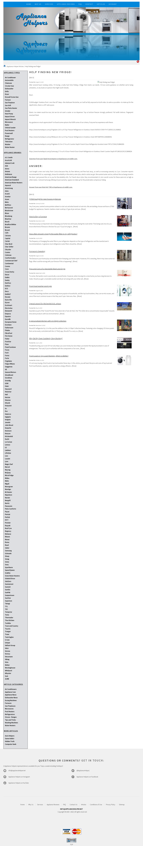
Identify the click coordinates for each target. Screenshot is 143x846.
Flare (7, 344)
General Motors (10, 372)
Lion (6, 456)
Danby (7, 280)
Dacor (7, 275)
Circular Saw (9, 86)
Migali (7, 484)
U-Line (7, 640)
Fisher (7, 339)
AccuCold (8, 160)
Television (8, 142)
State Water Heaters (12, 576)
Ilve (6, 411)
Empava (8, 314)
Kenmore (8, 431)
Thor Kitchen (9, 620)
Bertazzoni (9, 208)
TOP (71, 844)
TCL (6, 606)
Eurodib (8, 319)
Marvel (7, 467)
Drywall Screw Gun (11, 97)
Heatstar (8, 392)
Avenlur (8, 197)
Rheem (7, 537)
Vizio (6, 662)
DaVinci (7, 286)
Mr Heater (8, 492)
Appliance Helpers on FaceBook (87, 777)
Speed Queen (10, 570)
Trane (7, 634)
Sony (7, 565)
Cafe (6, 233)
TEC (6, 609)
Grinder (7, 111)
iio (6, 408)
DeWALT (8, 294)
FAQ (64, 804)
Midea (7, 478)
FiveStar (8, 342)
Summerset (9, 584)
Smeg (7, 559)
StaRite (7, 573)
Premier (8, 523)
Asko (7, 191)
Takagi (7, 604)
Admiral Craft (9, 163)
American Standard (12, 180)
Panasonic (8, 506)
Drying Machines (11, 700)
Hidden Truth (9, 741)
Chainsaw (8, 83)
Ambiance (8, 174)
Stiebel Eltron (10, 578)
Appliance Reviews (53, 804)
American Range (11, 177)
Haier (7, 386)
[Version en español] (138, 62)
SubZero (8, 581)
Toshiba (8, 623)
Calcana (8, 236)
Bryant (7, 230)
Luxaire (7, 459)
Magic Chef (9, 464)
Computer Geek (10, 744)
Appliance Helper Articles (15, 66)
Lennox (7, 445)
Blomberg (8, 216)
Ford (6, 353)
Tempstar (8, 612)
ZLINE (7, 679)
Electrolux (8, 308)
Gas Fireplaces (10, 706)
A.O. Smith (8, 157)
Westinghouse (10, 668)
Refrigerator (9, 139)
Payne (7, 512)
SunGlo (7, 590)
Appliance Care (10, 692)
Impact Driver (10, 116)
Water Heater (10, 147)
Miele (7, 481)
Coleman (8, 255)
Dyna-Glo (8, 300)
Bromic (7, 227)
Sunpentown (9, 595)
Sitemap (122, 804)
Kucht (7, 439)
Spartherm (9, 567)
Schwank (8, 553)
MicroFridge (9, 475)
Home (22, 804)
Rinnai (7, 539)
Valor (7, 648)
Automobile (9, 80)
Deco (7, 291)
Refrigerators (10, 714)
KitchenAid (9, 436)
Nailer (7, 125)
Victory (7, 654)
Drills (7, 91)
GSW (6, 383)
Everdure (8, 325)
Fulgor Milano (10, 364)
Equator (8, 316)
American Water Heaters (13, 183)
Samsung (8, 551)
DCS (6, 288)
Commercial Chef (11, 261)
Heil (6, 394)
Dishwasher (9, 89)
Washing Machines (11, 723)
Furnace (8, 100)
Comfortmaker (10, 258)
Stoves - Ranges (11, 717)
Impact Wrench (10, 119)
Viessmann (9, 657)
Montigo (8, 489)
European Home (10, 322)
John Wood (9, 425)
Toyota (7, 629)
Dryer (7, 94)
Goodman (8, 378)
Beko (7, 202)
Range (7, 136)
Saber (7, 548)
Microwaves (9, 709)
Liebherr (8, 450)
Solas (7, 562)
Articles (83, 804)
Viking (7, 659)
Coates (7, 252)
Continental (9, 263)
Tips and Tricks (10, 720)
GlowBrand (9, 375)
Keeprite (8, 428)
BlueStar (8, 219)
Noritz (7, 503)
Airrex (7, 169)
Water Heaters (10, 725)
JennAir (7, 422)
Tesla (7, 615)
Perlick (7, 517)
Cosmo (7, 266)
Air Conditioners (11, 689)
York (6, 676)
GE (6, 369)
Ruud (7, 545)
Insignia (8, 420)
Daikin (7, 277)
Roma (7, 542)
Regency (8, 531)
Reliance (8, 534)
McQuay (8, 473)
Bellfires (8, 205)
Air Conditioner (10, 77)
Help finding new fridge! (33, 66)
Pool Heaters (9, 130)
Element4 (8, 311)
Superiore (8, 601)
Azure (7, 199)
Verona (7, 651)
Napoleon (8, 495)
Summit (8, 587)
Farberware (9, 328)
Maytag (7, 470)
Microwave (9, 122)
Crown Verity (9, 272)
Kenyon (7, 433)
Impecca (8, 414)
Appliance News (10, 695)
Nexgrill (8, 500)
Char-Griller (9, 247)
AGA (6, 166)
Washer (7, 144)
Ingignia (8, 417)
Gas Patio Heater (11, 108)
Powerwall (9, 133)
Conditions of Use (96, 804)
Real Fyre (8, 528)
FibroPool (8, 333)
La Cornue (8, 442)
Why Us (30, 804)
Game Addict (9, 738)
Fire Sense (8, 336)
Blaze (7, 213)
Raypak (7, 526)
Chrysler (8, 249)
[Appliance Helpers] (71, 20)
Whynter (8, 673)
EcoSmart (8, 305)
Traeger (8, 631)
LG (6, 447)
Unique (7, 643)
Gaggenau (8, 367)
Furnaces (8, 703)
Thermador (9, 617)
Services (40, 804)
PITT (6, 520)
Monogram (9, 487)
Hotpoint (8, 406)
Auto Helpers (9, 736)
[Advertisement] (71, 46)
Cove (7, 269)
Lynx (6, 461)
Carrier (7, 241)
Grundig (8, 381)
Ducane (7, 297)
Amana (7, 171)
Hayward (8, 389)
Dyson (7, 302)
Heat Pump (9, 114)
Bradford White (10, 224)
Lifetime (8, 453)
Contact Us (73, 804)
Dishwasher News (11, 698)
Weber (7, 665)
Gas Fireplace (10, 103)
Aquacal (8, 185)
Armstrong (9, 188)
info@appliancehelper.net (17, 770)
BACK (32, 78)
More (83, 209)
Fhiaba (7, 330)
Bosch (7, 222)
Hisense (8, 400)
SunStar (8, 598)
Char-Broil (8, 244)
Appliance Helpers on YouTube (18, 783)
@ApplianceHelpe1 (83, 770)
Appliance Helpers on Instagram (19, 777)
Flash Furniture (10, 347)
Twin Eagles (9, 637)
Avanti (7, 194)
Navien (7, 498)
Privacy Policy (110, 804)
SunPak (7, 592)
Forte (7, 358)
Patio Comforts (10, 509)
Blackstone (9, 210)
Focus (7, 350)
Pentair (7, 514)
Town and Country (11, 626)
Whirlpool (8, 671)
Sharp (7, 556)
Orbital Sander (10, 128)
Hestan (7, 397)
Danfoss (8, 283)
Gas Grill (8, 105)
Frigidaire (8, 361)
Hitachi (7, 403)
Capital (7, 238)
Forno (7, 355)
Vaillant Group (10, 645)
